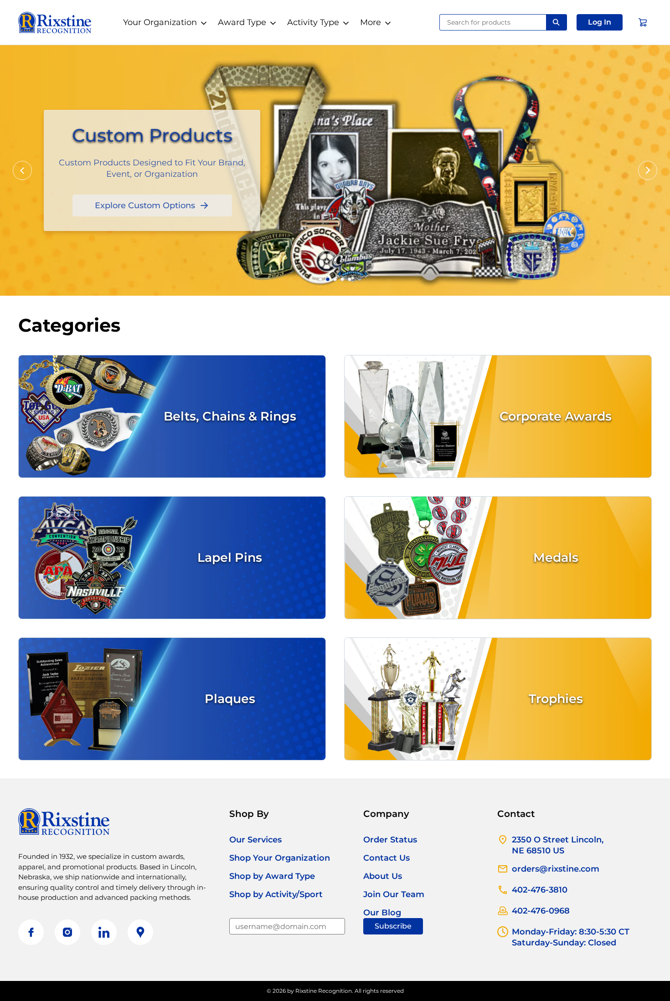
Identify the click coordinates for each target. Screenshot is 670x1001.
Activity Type (313, 22)
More (370, 22)
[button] (600, 22)
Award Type (242, 22)
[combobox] (493, 22)
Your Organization (160, 22)
